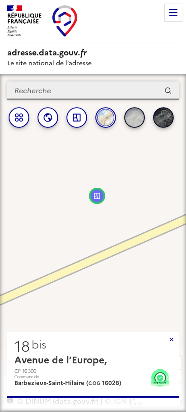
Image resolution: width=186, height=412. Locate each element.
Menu (173, 13)
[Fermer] (171, 339)
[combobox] (93, 90)
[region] (93, 243)
